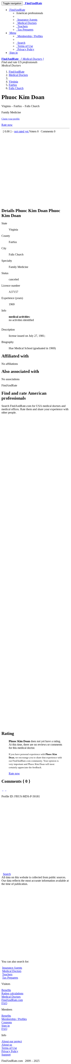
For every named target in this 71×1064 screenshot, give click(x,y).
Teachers (22, 26)
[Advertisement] (35, 169)
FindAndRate (17, 9)
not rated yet (21, 131)
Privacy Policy (25, 49)
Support (6, 1054)
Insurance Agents (26, 19)
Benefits (6, 990)
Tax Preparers (24, 29)
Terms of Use (24, 46)
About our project (11, 1041)
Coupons (6, 1022)
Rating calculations (12, 993)
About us (6, 1044)
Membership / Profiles (29, 36)
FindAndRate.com (12, 1000)
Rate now (7, 124)
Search (20, 42)
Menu (12, 32)
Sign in (13, 52)
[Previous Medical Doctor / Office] (2, 789)
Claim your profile (10, 118)
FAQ (4, 1003)
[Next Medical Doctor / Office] (5, 789)
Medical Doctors (26, 23)
